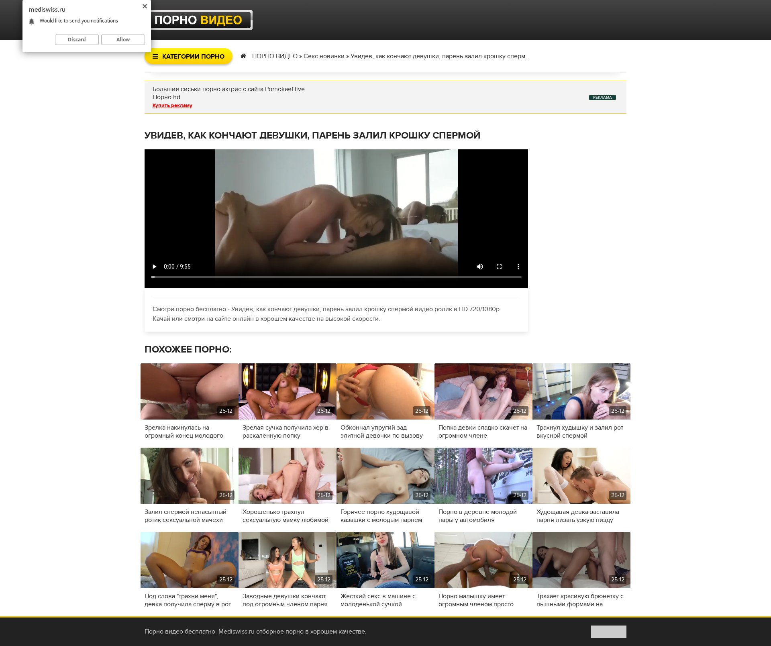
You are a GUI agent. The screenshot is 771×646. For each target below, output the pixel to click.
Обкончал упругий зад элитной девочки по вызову (382, 432)
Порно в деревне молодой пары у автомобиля (478, 516)
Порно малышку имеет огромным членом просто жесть (476, 600)
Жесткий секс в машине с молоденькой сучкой (378, 600)
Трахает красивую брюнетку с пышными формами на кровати (580, 600)
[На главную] (199, 20)
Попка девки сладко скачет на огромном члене (483, 432)
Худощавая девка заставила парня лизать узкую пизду (577, 516)
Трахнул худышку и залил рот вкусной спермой (579, 432)
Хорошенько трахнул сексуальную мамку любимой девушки (285, 516)
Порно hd (166, 97)
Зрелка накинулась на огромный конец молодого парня (184, 432)
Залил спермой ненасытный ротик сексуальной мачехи (185, 516)
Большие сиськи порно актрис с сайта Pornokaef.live (229, 89)
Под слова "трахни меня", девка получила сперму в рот (188, 600)
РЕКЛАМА (602, 97)
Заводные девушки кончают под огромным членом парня (285, 600)
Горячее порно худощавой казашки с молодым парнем (381, 516)
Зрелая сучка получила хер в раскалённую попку (285, 432)
